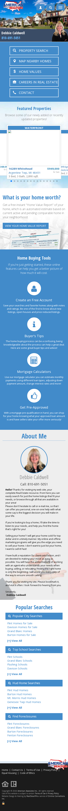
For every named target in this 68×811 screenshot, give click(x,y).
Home (5, 769)
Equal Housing (9, 773)
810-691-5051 (10, 37)
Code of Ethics (27, 773)
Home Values (28, 71)
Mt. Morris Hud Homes (21, 698)
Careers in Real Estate (37, 82)
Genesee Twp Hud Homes (24, 702)
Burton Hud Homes (19, 694)
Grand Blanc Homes (19, 631)
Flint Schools (14, 657)
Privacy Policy (53, 793)
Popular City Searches (27, 616)
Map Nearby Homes (33, 61)
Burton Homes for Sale (21, 635)
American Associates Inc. (28, 791)
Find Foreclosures (24, 716)
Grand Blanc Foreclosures (23, 727)
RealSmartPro (32, 796)
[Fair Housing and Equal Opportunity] (6, 783)
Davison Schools (17, 668)
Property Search (32, 50)
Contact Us (17, 769)
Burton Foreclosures (20, 731)
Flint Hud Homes (17, 690)
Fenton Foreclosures (20, 735)
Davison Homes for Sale (22, 627)
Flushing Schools (17, 664)
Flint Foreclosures (18, 723)
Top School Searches (26, 649)
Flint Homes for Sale (19, 623)
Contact (25, 92)
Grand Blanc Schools (19, 660)
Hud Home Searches (26, 683)
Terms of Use (33, 769)
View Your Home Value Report (25, 225)
